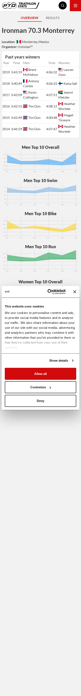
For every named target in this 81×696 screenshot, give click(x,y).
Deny (40, 400)
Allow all (40, 373)
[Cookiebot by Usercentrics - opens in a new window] (49, 291)
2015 (6, 117)
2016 (6, 106)
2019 (6, 72)
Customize (38, 387)
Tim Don (34, 106)
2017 (6, 95)
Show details (58, 360)
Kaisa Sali (70, 83)
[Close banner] (74, 291)
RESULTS (53, 18)
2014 (6, 129)
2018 (6, 83)
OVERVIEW (29, 18)
